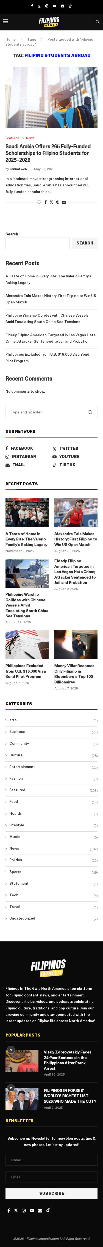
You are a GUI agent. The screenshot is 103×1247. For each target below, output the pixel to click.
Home (10, 39)
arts (53, 720)
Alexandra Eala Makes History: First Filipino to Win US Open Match (75, 539)
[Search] (97, 22)
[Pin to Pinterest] (57, 202)
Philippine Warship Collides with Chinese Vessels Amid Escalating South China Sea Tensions (26, 605)
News (53, 848)
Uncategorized (53, 918)
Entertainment (53, 767)
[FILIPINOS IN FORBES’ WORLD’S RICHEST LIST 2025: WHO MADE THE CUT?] (21, 1099)
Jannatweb (18, 169)
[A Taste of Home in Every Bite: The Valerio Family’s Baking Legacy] (27, 512)
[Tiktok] (70, 6)
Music (53, 837)
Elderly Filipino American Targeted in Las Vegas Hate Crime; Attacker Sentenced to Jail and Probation (75, 572)
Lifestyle (53, 825)
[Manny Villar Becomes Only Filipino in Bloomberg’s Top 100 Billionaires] (76, 644)
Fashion (53, 778)
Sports (53, 872)
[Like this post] (39, 202)
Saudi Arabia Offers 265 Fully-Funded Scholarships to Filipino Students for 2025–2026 (48, 154)
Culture (53, 755)
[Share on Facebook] (45, 202)
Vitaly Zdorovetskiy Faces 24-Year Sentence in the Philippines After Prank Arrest (67, 1060)
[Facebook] (32, 6)
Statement (53, 883)
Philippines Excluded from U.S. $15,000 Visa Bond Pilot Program (25, 671)
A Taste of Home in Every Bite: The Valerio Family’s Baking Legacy (26, 539)
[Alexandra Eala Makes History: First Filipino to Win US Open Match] (76, 512)
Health (53, 813)
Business (53, 732)
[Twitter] (39, 6)
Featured (53, 790)
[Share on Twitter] (51, 202)
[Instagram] (46, 6)
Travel (53, 907)
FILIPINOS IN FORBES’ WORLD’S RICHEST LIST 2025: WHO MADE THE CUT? (70, 1096)
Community (53, 743)
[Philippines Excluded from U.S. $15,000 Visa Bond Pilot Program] (27, 644)
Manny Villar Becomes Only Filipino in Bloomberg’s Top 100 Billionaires (74, 674)
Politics (53, 860)
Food (53, 802)
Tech (53, 895)
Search (11, 234)
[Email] (62, 6)
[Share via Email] (64, 202)
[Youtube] (54, 6)
